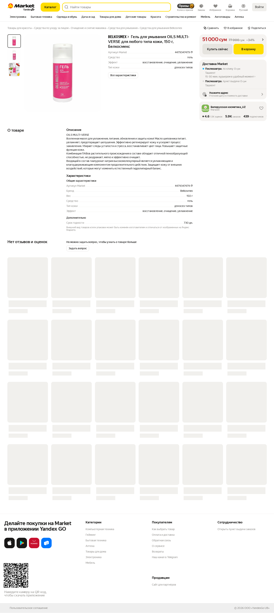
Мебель (90, 562)
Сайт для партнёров (164, 584)
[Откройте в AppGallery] (34, 547)
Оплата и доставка (163, 534)
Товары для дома (96, 551)
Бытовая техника (96, 540)
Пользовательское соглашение (29, 607)
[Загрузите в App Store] (9, 547)
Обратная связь (161, 540)
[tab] (18, 17)
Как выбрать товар (163, 529)
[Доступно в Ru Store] (46, 547)
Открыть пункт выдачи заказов (237, 529)
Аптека (90, 545)
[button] (123, 75)
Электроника (93, 557)
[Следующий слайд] (95, 73)
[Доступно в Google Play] (22, 547)
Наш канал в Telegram (165, 557)
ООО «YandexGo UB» (257, 607)
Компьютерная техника (100, 529)
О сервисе (158, 545)
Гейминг (91, 534)
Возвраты (158, 551)
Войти (259, 7)
